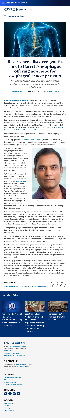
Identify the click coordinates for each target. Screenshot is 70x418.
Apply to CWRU (8, 403)
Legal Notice (7, 353)
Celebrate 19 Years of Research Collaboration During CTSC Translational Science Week (12, 320)
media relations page (21, 364)
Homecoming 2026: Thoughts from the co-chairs (56, 317)
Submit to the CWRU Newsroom (13, 384)
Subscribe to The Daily (10, 382)
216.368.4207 (20, 366)
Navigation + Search (14, 17)
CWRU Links (8, 400)
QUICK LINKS (9, 374)
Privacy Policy (16, 353)
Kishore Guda (21, 181)
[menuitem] (35, 377)
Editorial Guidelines (9, 380)
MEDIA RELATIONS (11, 361)
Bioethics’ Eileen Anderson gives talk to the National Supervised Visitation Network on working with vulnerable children (34, 323)
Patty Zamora (54, 91)
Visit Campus (7, 408)
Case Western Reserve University (16, 100)
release (20, 286)
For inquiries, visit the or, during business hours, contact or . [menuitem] (18, 366)
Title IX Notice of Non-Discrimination (14, 355)
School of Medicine (10, 286)
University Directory (9, 410)
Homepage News (29, 286)
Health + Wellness (42, 286)
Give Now (6, 405)
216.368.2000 (8, 351)
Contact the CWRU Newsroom (12, 377)
